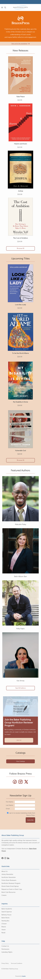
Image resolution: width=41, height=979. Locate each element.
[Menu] (2, 7)
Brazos (4, 927)
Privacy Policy (5, 963)
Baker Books (6, 918)
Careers (4, 895)
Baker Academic (7, 909)
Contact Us (5, 946)
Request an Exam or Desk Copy (12, 889)
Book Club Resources (8, 892)
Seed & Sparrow (7, 912)
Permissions (5, 949)
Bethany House (6, 915)
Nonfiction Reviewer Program (11, 883)
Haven (4, 929)
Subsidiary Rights (7, 952)
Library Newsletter (7, 874)
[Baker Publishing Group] (20, 7)
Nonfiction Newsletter (9, 877)
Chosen (4, 924)
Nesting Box (5, 921)
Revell (3, 933)
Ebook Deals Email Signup (10, 886)
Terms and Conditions (16, 963)
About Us (5, 871)
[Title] (20, 498)
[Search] (6, 7)
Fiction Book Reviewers (9, 880)
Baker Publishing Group (12, 968)
